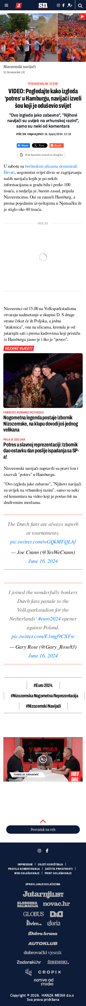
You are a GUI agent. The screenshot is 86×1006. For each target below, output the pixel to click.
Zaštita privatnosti (59, 868)
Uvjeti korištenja (50, 864)
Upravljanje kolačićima (43, 884)
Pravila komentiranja (24, 868)
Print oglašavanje (58, 873)
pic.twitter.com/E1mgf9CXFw (43, 635)
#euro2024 (49, 618)
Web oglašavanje (26, 873)
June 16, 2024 (43, 560)
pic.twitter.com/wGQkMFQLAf (43, 541)
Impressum (25, 864)
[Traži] (80, 6)
